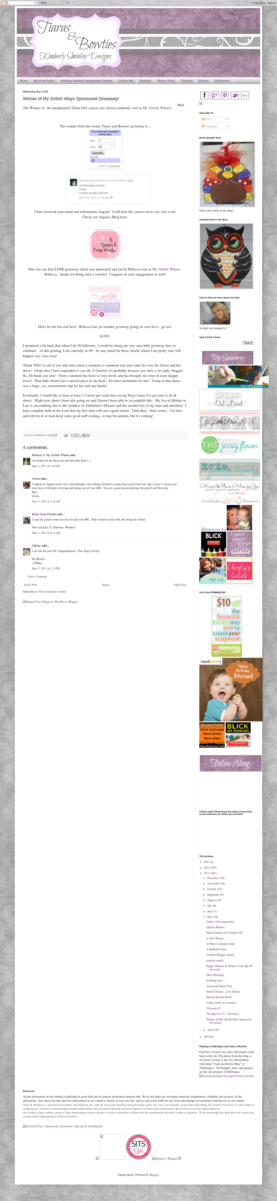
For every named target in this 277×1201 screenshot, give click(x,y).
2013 (207, 862)
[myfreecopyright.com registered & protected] (226, 1076)
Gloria (36, 478)
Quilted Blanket (215, 927)
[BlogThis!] (76, 435)
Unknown (40, 435)
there (154, 326)
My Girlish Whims (157, 107)
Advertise (145, 80)
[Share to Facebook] (84, 435)
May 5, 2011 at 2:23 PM (46, 568)
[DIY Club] (113, 1158)
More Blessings (215, 975)
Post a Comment (37, 576)
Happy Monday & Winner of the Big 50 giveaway (229, 967)
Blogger (154, 1175)
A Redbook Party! (216, 949)
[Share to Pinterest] (88, 435)
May (210, 917)
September (213, 894)
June (210, 911)
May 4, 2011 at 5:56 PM (46, 466)
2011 (207, 873)
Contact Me (125, 80)
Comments (210, 126)
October (212, 889)
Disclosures (222, 80)
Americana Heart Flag (219, 986)
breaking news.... (216, 980)
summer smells (214, 960)
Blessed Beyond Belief (219, 997)
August (211, 900)
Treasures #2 (213, 1008)
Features (187, 80)
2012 (207, 867)
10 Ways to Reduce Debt (220, 944)
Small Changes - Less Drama (223, 991)
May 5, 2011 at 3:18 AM (46, 501)
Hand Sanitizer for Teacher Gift (224, 932)
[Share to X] (80, 435)
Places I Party (166, 80)
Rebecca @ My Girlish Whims (50, 455)
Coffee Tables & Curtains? (221, 1003)
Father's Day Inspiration (220, 922)
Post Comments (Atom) (52, 591)
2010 (207, 1036)
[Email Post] (65, 435)
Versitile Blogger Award (220, 955)
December (213, 878)
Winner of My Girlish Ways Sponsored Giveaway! (228, 1021)
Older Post (180, 585)
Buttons (203, 80)
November (213, 883)
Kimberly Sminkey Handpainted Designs (86, 80)
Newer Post (30, 585)
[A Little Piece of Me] (229, 433)
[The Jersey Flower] (229, 456)
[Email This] (73, 435)
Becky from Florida (44, 514)
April (210, 1030)
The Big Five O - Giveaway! (222, 1014)
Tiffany (36, 545)
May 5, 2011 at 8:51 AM (46, 533)
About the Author (44, 80)
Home (23, 80)
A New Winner (215, 938)
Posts (207, 119)
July (210, 905)
